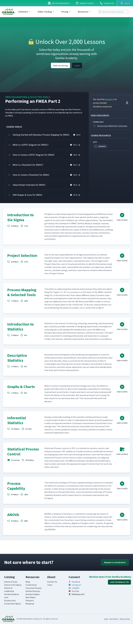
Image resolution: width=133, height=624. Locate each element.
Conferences (31, 585)
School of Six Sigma (12, 585)
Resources (83, 11)
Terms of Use (125, 619)
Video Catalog (45, 11)
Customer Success (34, 588)
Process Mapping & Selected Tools (27, 97)
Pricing (64, 11)
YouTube (75, 591)
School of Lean (10, 581)
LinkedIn (75, 588)
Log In (77, 65)
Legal (106, 619)
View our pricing (60, 65)
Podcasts (30, 600)
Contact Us (109, 3)
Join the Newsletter (119, 582)
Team (49, 585)
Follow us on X (78, 594)
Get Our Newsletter (60, 3)
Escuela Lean (10, 600)
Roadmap (30, 603)
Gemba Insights (33, 594)
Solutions (23, 11)
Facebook (76, 581)
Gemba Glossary (33, 591)
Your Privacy (114, 619)
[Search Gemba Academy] (100, 11)
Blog (28, 581)
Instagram (76, 585)
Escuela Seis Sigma (12, 603)
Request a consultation (115, 562)
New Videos (31, 597)
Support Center (87, 3)
